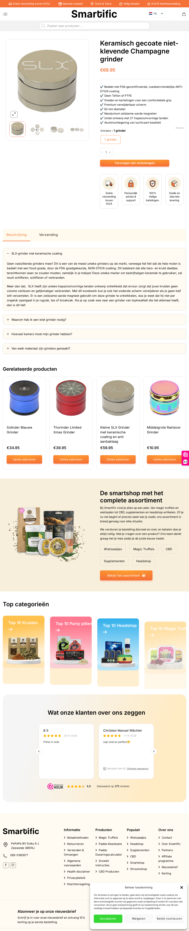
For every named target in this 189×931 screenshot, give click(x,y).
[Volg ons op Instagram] (13, 865)
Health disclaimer (78, 871)
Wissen (179, 128)
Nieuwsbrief (170, 867)
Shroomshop (138, 869)
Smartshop (137, 862)
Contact (167, 837)
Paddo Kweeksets (110, 844)
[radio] (110, 139)
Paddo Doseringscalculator (108, 852)
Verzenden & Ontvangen (74, 852)
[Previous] (15, 81)
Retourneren (75, 844)
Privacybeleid (76, 878)
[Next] (79, 81)
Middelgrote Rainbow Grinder (164, 430)
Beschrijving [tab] (16, 235)
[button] (181, 887)
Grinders (105, 130)
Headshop (136, 844)
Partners (167, 850)
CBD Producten (109, 871)
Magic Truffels (108, 837)
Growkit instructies (102, 863)
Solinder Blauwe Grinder (19, 430)
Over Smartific (171, 844)
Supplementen (139, 850)
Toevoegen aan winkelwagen (135, 163)
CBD (133, 856)
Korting (166, 873)
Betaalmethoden (78, 837)
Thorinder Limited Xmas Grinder (67, 430)
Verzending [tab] (48, 235)
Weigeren (138, 918)
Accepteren (108, 918)
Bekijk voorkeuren (169, 918)
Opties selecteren (24, 459)
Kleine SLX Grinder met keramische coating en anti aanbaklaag (115, 435)
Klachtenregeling (78, 884)
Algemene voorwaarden (72, 863)
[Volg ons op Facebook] (6, 865)
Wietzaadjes (138, 837)
